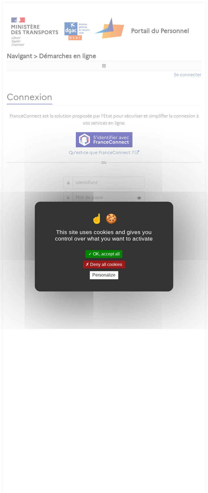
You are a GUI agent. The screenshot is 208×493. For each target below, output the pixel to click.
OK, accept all (106, 254)
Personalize (103, 275)
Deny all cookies (105, 264)
